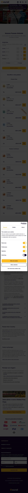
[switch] (25, 247)
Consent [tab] (5, 227)
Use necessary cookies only (14, 268)
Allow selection (14, 264)
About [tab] (23, 227)
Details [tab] (14, 227)
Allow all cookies (14, 260)
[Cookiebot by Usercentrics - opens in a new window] (21, 224)
